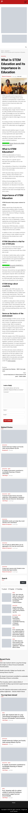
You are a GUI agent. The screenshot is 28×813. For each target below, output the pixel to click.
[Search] (26, 47)
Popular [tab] (11, 589)
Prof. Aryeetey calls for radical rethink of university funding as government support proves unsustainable (6, 632)
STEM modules (11, 360)
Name (5, 410)
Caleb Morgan (5, 475)
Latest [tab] (4, 589)
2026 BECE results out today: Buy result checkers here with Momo (14, 511)
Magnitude (24, 809)
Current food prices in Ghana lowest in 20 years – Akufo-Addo (15, 374)
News (9, 468)
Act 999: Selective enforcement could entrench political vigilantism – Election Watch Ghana (6, 643)
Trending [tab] (19, 589)
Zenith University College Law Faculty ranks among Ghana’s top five (14, 436)
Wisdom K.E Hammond (6, 76)
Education (3, 56)
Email (5, 414)
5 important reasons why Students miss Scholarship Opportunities (14, 558)
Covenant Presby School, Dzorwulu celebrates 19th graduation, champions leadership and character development (14, 485)
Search (4, 578)
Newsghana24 (5, 450)
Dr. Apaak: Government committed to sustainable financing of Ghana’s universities (14, 460)
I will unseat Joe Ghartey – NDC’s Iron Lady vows (13, 369)
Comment (6, 392)
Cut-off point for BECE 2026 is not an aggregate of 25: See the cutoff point (14, 534)
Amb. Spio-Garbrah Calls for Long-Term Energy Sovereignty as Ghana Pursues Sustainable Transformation (6, 597)
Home (13, 802)
